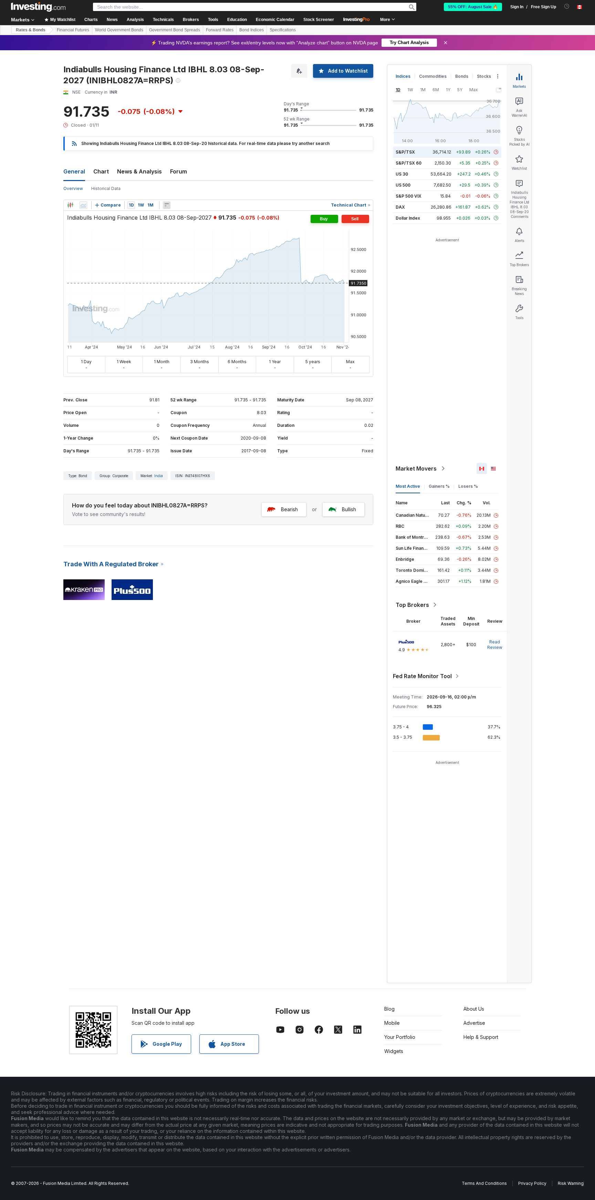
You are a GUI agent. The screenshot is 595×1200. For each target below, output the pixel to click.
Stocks (484, 76)
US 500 (403, 185)
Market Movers (416, 468)
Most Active (408, 486)
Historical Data (106, 188)
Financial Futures (73, 30)
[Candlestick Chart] (70, 205)
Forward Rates (219, 30)
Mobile (392, 1023)
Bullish (349, 509)
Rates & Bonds (30, 30)
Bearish (289, 509)
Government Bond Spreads (174, 30)
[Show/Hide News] (166, 205)
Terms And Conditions (484, 1183)
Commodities (433, 76)
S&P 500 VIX (408, 196)
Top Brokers (412, 604)
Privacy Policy (532, 1183)
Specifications (283, 30)
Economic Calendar (275, 19)
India (158, 476)
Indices (403, 76)
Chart (101, 171)
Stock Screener (318, 19)
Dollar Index (408, 218)
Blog (389, 1009)
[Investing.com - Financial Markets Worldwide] (38, 7)
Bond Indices (251, 30)
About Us (473, 1009)
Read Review (494, 644)
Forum (178, 171)
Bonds (461, 76)
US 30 (402, 174)
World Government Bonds (119, 30)
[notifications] (567, 6)
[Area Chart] (83, 205)
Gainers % (439, 486)
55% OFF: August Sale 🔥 (473, 6)
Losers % (468, 486)
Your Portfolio (399, 1037)
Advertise (474, 1023)
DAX (400, 207)
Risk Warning (571, 1183)
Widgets (393, 1051)
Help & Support (480, 1037)
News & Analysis (139, 171)
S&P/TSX (405, 152)
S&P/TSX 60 (408, 163)
